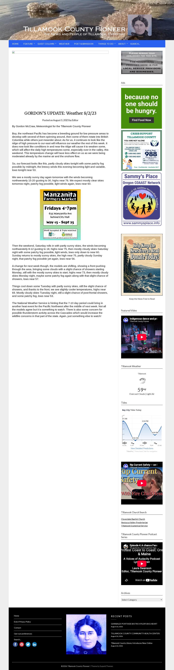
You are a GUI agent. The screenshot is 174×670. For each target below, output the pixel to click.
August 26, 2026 (117, 627)
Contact (17, 628)
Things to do (106, 44)
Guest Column (46, 44)
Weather (64, 44)
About (122, 44)
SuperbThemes (106, 666)
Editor (75, 120)
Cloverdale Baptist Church (133, 519)
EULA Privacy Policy (22, 622)
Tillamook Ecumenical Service (134, 525)
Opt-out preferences (23, 633)
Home (15, 44)
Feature (28, 44)
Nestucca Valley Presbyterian (134, 522)
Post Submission (83, 44)
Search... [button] (135, 44)
